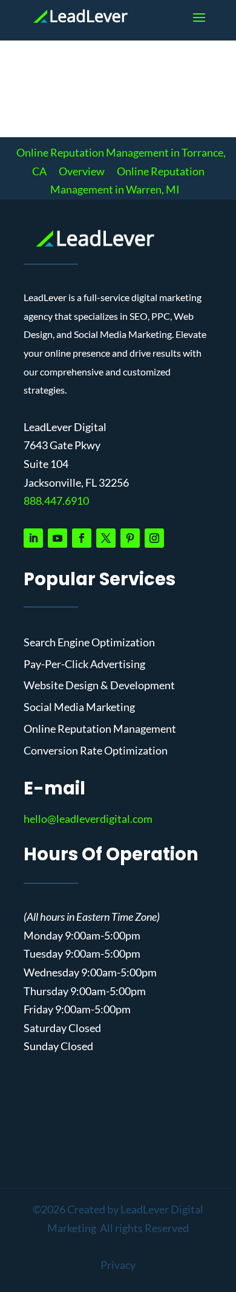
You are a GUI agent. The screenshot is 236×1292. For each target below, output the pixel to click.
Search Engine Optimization (89, 643)
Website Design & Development (99, 686)
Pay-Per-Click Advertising (84, 664)
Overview (82, 171)
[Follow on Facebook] (81, 538)
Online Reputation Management (100, 729)
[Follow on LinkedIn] (33, 538)
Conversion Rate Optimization (96, 751)
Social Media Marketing (79, 707)
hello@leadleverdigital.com (88, 818)
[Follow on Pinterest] (130, 538)
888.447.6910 (56, 500)
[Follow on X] (106, 538)
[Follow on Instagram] (154, 538)
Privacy (118, 1264)
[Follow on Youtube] (57, 538)
